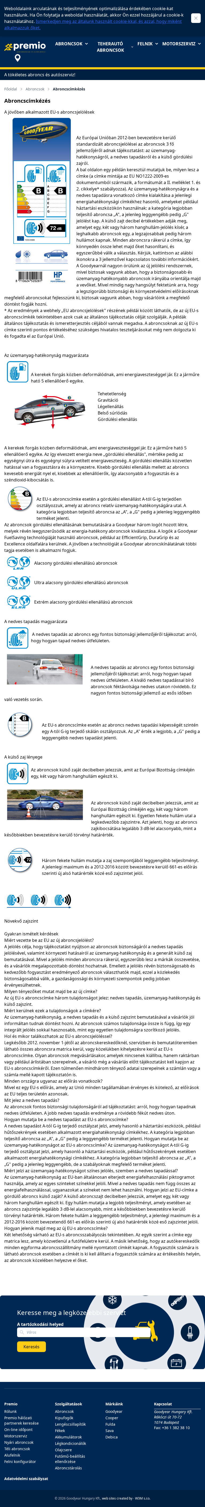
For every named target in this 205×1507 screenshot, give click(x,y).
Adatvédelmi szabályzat (26, 1478)
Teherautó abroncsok (110, 47)
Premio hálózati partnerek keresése (21, 1420)
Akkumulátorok (68, 1437)
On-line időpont (18, 1429)
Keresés (31, 1347)
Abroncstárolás (68, 1467)
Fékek (60, 1430)
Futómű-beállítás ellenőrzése (70, 1459)
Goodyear (114, 1411)
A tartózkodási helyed (40, 1324)
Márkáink (114, 1403)
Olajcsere (63, 1449)
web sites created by (117, 1498)
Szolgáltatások (68, 1403)
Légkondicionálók (70, 1443)
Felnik (145, 44)
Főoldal (10, 88)
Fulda (110, 1424)
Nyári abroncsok (18, 1442)
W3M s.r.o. (142, 1498)
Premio (11, 1403)
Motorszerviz (178, 44)
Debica (111, 1437)
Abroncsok (68, 44)
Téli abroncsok (17, 1448)
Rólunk (10, 1411)
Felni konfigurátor (20, 1461)
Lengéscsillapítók (70, 1424)
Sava (109, 1430)
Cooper (111, 1417)
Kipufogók (64, 1417)
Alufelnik (12, 1455)
